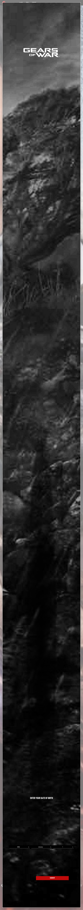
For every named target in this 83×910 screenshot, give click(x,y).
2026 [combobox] (18, 847)
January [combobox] (40, 847)
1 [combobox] (62, 847)
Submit (52, 878)
